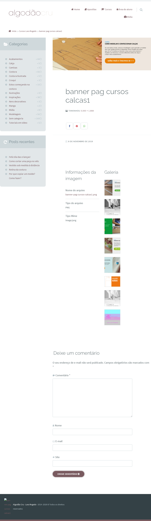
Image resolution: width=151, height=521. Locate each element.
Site (57, 457)
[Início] (8, 506)
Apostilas (91, 9)
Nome (58, 425)
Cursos (108, 9)
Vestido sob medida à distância (24, 165)
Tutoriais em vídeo (18, 122)
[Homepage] (31, 13)
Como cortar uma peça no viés (24, 161)
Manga (12, 105)
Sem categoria (16, 118)
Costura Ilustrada (17, 75)
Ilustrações (14, 92)
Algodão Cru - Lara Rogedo (24, 504)
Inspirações (14, 97)
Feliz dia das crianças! (20, 156)
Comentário (62, 375)
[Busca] (138, 6)
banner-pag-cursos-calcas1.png (81, 194)
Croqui (12, 80)
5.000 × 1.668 (87, 110)
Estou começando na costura (19, 86)
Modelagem (15, 114)
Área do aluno (125, 9)
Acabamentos (16, 58)
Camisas (13, 67)
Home (77, 9)
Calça (11, 63)
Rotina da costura (17, 169)
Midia (129, 16)
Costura (13, 71)
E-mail (59, 441)
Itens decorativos (17, 101)
